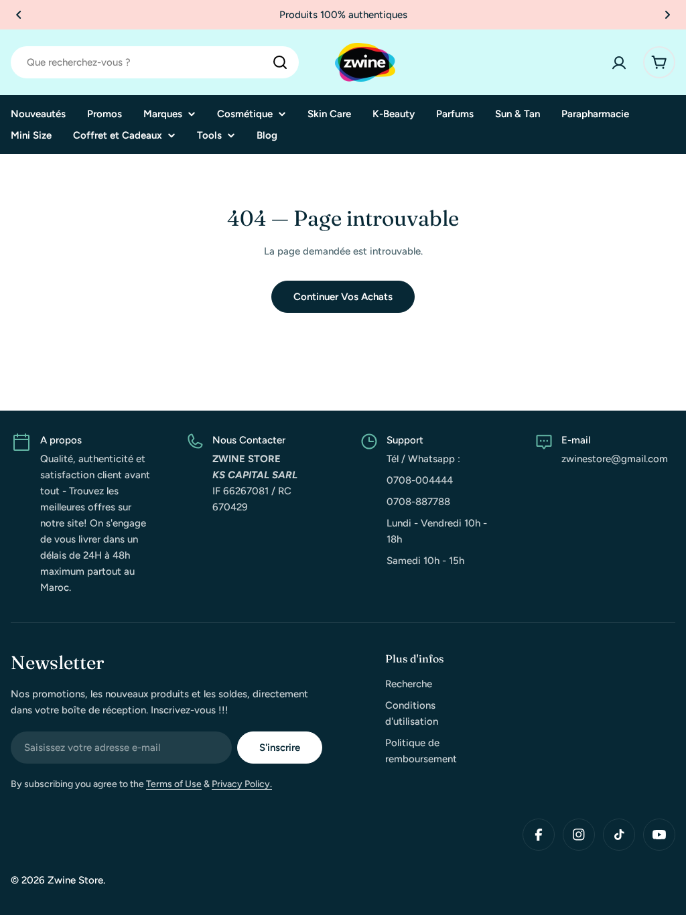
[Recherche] (280, 62)
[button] (19, 15)
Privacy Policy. (242, 784)
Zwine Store (75, 880)
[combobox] (155, 62)
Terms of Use (174, 784)
